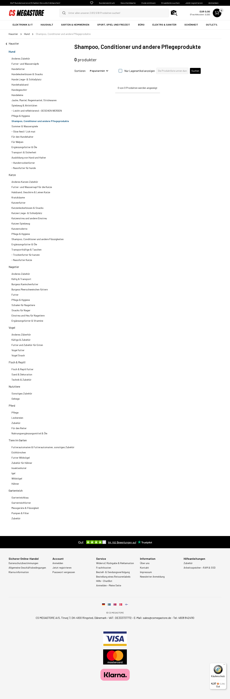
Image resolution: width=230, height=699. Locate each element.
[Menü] (224, 665)
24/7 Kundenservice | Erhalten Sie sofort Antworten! (35, 3)
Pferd (12, 405)
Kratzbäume (18, 197)
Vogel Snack (18, 355)
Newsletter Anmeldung (152, 576)
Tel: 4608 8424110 (183, 617)
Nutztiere (14, 386)
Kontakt (144, 567)
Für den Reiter (19, 428)
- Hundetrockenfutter (23, 162)
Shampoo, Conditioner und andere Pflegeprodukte (40, 121)
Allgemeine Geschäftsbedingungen (27, 567)
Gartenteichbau (20, 497)
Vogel (12, 327)
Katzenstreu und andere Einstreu (29, 218)
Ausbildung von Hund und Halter (29, 157)
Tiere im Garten (18, 440)
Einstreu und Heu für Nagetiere (28, 315)
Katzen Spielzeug (21, 223)
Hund (12, 51)
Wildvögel (17, 478)
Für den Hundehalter (22, 136)
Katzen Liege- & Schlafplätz (27, 213)
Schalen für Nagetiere (23, 305)
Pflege (15, 412)
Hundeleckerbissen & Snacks (27, 74)
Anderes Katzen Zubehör (25, 181)
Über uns (145, 563)
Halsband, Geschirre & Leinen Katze (31, 192)
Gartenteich (16, 490)
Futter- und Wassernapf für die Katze (32, 186)
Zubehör (16, 422)
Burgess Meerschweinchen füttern (30, 289)
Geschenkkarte (128, 3)
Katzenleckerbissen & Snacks (27, 207)
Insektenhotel (19, 468)
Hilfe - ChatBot (104, 581)
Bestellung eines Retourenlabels (113, 576)
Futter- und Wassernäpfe (25, 63)
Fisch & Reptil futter (22, 369)
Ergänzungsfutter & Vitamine (27, 320)
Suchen (195, 70)
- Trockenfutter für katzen (26, 254)
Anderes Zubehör (21, 58)
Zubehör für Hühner (22, 462)
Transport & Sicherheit (24, 152)
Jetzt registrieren (194, 3)
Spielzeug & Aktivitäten (24, 105)
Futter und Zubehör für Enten (27, 344)
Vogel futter (18, 350)
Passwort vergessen (63, 572)
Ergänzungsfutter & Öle (24, 147)
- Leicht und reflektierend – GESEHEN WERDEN (37, 110)
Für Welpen (17, 141)
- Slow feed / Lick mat (23, 131)
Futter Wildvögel (21, 457)
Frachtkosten (103, 567)
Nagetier (14, 266)
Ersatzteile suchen (170, 3)
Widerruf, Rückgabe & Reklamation (115, 563)
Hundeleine (17, 94)
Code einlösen (148, 3)
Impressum (146, 572)
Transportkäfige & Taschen (27, 249)
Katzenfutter (19, 202)
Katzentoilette (19, 228)
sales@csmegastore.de (157, 617)
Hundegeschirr (19, 89)
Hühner (15, 483)
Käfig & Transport (21, 278)
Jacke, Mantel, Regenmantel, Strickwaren (34, 100)
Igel (13, 473)
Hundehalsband (20, 84)
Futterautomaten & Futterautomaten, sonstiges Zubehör (43, 447)
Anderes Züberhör (21, 334)
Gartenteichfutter (21, 502)
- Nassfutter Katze (22, 259)
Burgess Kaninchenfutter (25, 284)
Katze (12, 174)
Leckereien (17, 417)
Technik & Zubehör (21, 379)
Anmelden (213, 3)
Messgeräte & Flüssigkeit (25, 507)
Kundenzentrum (107, 3)
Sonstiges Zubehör (22, 393)
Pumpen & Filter (20, 513)
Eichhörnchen (19, 452)
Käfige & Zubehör (21, 339)
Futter (15, 294)
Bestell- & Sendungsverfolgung (113, 572)
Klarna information (19, 572)
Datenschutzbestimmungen (23, 563)
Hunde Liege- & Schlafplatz (26, 79)
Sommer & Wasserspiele (25, 126)
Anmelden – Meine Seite (108, 585)
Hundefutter (18, 68)
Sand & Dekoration (22, 374)
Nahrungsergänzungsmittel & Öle (29, 433)
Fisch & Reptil (17, 362)
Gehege (16, 398)
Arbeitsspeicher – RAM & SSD (199, 567)
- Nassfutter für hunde (24, 167)
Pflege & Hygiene (21, 115)
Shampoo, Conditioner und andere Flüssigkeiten (38, 239)
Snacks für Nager (21, 310)
